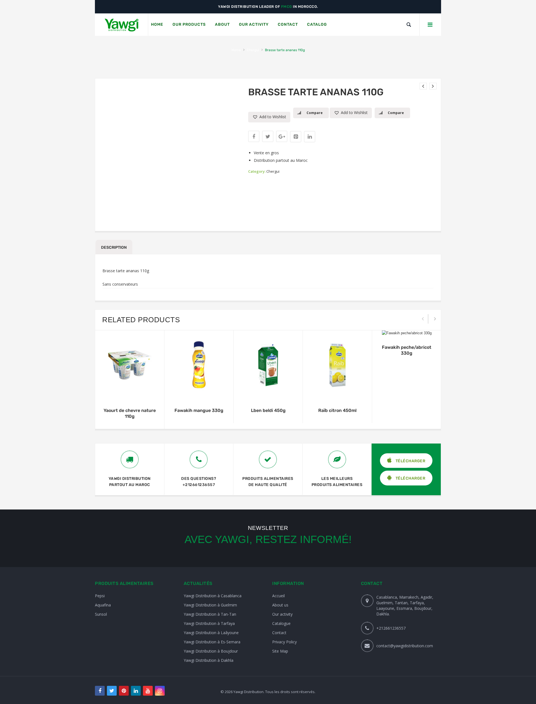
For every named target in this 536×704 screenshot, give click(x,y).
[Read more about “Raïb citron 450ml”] (337, 393)
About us (280, 605)
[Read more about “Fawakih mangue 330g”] (199, 393)
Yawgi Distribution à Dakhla (208, 660)
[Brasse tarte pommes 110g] (433, 86)
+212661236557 (199, 484)
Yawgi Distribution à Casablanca (212, 595)
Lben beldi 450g (268, 410)
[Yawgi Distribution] (121, 24)
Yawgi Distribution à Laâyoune (211, 632)
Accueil (278, 595)
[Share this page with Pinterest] (295, 136)
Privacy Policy (284, 641)
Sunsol (101, 614)
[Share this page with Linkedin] (309, 136)
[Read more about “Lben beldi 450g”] (268, 393)
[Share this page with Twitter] (267, 136)
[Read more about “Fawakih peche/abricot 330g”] (406, 330)
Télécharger (409, 461)
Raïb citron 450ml (337, 410)
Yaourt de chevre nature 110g (130, 413)
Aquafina (103, 605)
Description (114, 247)
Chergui (253, 50)
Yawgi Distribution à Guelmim (210, 605)
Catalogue (281, 623)
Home (236, 50)
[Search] (408, 24)
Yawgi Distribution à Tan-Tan (210, 614)
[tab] (113, 247)
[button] (269, 117)
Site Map (280, 651)
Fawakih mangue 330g (198, 410)
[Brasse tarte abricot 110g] (423, 86)
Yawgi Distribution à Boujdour (211, 651)
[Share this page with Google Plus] (281, 136)
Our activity (282, 614)
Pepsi (100, 595)
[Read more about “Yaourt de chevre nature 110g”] (129, 393)
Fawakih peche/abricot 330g (406, 350)
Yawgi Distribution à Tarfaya (209, 623)
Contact (279, 632)
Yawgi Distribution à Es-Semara (212, 641)
